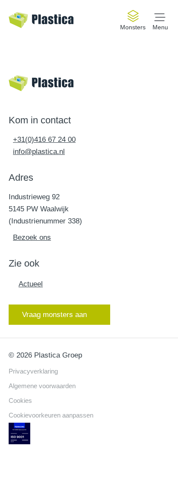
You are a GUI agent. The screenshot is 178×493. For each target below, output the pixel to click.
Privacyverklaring (33, 371)
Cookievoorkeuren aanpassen (51, 415)
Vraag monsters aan (54, 315)
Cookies (20, 400)
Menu (160, 27)
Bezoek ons (32, 237)
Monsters (133, 27)
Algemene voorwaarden (42, 385)
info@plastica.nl (39, 152)
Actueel (31, 284)
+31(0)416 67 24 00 (44, 139)
